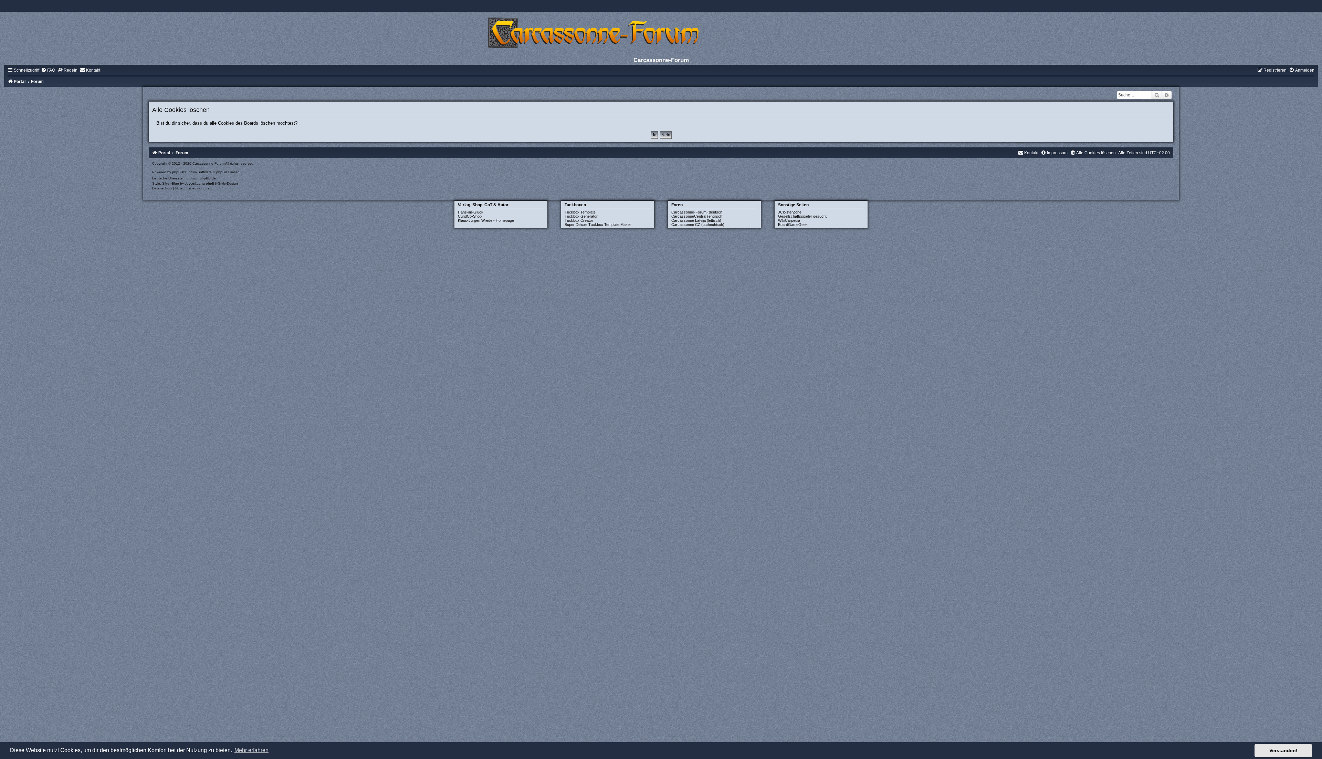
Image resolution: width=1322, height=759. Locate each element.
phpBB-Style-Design (222, 183)
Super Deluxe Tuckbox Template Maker (598, 224)
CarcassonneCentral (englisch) (697, 216)
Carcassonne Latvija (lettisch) (696, 220)
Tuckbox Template (580, 212)
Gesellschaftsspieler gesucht (802, 216)
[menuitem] (48, 70)
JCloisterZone (789, 212)
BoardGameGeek (793, 224)
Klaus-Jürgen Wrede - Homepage (486, 220)
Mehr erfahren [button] (251, 750)
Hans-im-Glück (470, 212)
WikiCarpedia (789, 220)
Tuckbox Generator (581, 216)
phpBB (177, 172)
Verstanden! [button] (1283, 750)
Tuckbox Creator (579, 220)
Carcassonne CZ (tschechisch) (697, 224)
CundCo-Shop (470, 216)
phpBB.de (208, 178)
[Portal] (661, 32)
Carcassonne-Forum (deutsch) (697, 212)
